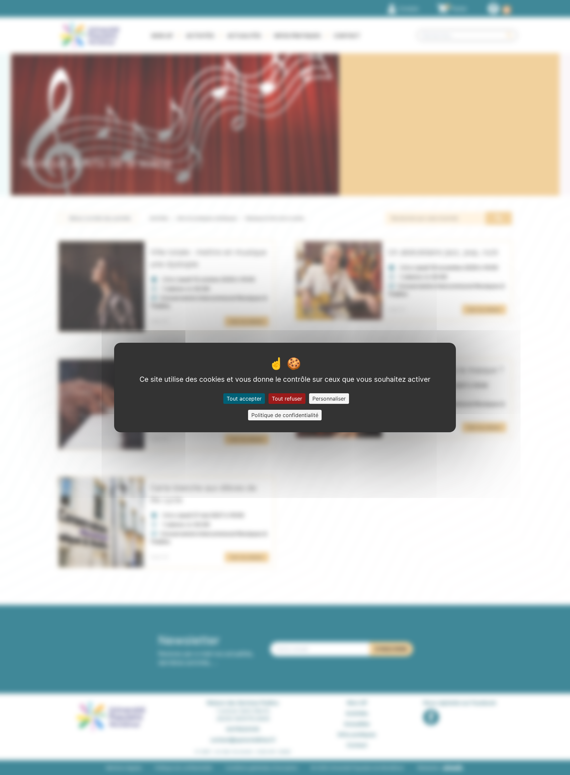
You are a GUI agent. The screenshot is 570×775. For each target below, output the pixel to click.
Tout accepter (244, 398)
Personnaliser (329, 398)
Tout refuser (287, 398)
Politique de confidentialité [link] (284, 415)
